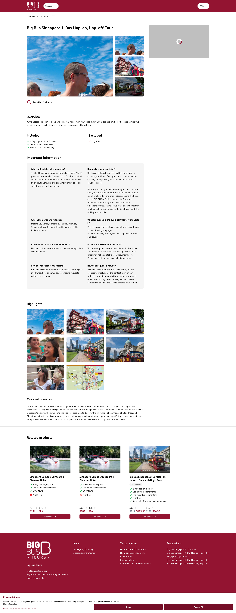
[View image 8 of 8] (85, 377)
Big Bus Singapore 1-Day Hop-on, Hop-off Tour (188, 552)
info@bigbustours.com (37, 570)
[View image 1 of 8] (129, 45)
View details (49, 516)
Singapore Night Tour (177, 556)
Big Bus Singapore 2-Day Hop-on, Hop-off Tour (188, 559)
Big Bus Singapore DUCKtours (181, 549)
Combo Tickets (127, 559)
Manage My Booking (38, 15)
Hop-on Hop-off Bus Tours (133, 549)
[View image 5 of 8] (85, 350)
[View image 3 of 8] (125, 322)
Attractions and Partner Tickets (135, 563)
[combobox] (203, 6)
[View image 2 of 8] (129, 66)
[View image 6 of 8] (125, 350)
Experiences (126, 556)
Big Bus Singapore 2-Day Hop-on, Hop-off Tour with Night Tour (188, 563)
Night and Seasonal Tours (132, 552)
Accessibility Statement (84, 552)
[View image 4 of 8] (45, 350)
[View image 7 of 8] (45, 377)
